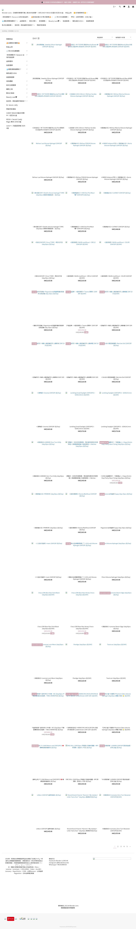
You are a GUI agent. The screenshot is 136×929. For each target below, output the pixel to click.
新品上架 (68, 13)
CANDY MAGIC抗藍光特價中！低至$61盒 (15, 114)
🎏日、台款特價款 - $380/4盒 (81, 17)
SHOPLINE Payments (71, 926)
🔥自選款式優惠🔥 (13, 43)
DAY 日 (17, 31)
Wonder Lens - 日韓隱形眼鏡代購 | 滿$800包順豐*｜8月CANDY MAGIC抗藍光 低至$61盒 (32, 13)
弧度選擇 (66, 21)
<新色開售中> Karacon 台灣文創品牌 (15, 17)
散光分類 (32, 21)
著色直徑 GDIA (77, 21)
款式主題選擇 (6, 25)
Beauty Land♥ (54, 21)
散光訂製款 (10, 93)
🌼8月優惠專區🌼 (80, 13)
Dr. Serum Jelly (12, 105)
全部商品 (4, 31)
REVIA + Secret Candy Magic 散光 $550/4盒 (14, 120)
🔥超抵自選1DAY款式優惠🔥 (41, 17)
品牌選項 (23, 21)
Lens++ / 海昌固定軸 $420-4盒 (16, 126)
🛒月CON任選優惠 (61, 17)
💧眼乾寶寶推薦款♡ (9, 21)
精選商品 (9, 39)
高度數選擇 (90, 21)
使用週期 (42, 21)
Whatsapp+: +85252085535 (58, 865)
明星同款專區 (41, 25)
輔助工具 (9, 89)
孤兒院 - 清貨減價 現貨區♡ (24, 25)
